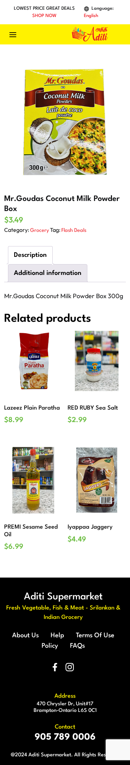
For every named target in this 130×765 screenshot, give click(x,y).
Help (57, 635)
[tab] (30, 255)
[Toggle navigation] (16, 34)
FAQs (77, 646)
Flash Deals (73, 230)
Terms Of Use (95, 635)
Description (30, 255)
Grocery (39, 230)
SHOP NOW (44, 16)
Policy (50, 646)
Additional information (47, 273)
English (91, 16)
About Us (25, 635)
